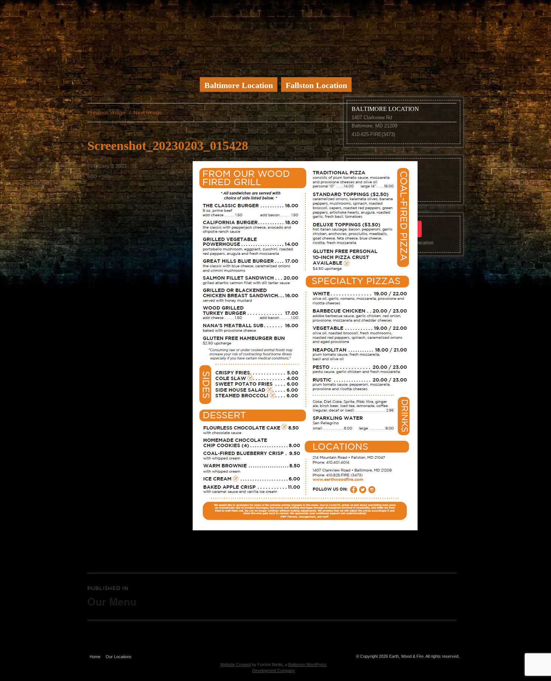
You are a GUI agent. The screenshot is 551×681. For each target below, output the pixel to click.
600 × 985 (99, 176)
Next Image (147, 112)
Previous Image (106, 112)
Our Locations (119, 656)
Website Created (235, 664)
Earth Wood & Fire (275, 35)
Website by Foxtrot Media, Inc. (273, 655)
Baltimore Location (238, 85)
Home (95, 656)
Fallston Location (316, 85)
